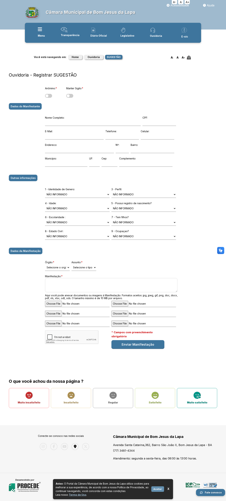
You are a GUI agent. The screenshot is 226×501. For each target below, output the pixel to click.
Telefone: (111, 131)
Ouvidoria (94, 57)
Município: (51, 158)
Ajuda (210, 5)
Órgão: (49, 262)
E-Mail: (49, 131)
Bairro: (134, 144)
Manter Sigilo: (74, 88)
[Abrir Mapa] (74, 446)
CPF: (145, 117)
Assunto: (77, 262)
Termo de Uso (77, 494)
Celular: (145, 131)
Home (75, 57)
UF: (91, 158)
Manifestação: (54, 276)
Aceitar (157, 489)
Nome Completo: (54, 117)
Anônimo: (51, 88)
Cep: (104, 158)
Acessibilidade (179, 5)
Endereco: (51, 144)
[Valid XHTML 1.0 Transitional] (210, 487)
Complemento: (127, 158)
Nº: (117, 144)
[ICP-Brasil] (193, 487)
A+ (187, 2)
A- (174, 2)
